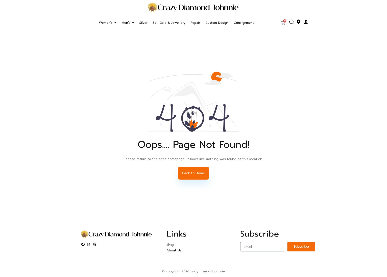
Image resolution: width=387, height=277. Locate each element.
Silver (143, 23)
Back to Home (193, 173)
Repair (195, 23)
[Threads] (94, 244)
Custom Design (217, 23)
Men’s (126, 23)
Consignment (244, 23)
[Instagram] (88, 244)
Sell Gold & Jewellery (169, 23)
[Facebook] (83, 244)
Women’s (105, 23)
